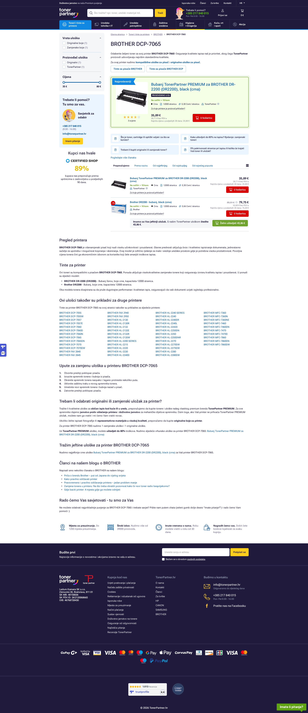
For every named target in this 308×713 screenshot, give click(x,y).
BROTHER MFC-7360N (216, 316)
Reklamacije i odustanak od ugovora (126, 596)
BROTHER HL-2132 (117, 327)
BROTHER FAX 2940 (118, 312)
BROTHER (158, 34)
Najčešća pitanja (116, 627)
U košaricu (206, 117)
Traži (160, 13)
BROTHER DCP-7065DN (72, 341)
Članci (203, 3)
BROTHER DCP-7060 (70, 327)
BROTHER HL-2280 (166, 351)
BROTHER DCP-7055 (70, 312)
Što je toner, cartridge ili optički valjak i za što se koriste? (145, 138)
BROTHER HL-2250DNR (168, 337)
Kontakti (227, 3)
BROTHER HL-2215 (117, 344)
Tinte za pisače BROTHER (128, 68)
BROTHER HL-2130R (118, 323)
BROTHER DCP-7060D (71, 330)
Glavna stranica (118, 34)
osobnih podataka (196, 559)
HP (157, 600)
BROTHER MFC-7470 (215, 330)
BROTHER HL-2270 (166, 341)
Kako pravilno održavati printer (80, 479)
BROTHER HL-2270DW (168, 344)
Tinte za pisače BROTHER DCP (166, 68)
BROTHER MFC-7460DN (216, 327)
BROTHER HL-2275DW (168, 348)
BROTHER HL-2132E (118, 330)
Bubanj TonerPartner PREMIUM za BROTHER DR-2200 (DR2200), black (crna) (134, 452)
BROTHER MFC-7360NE (216, 319)
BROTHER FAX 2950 (118, 316)
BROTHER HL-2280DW (168, 355)
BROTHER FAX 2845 (70, 355)
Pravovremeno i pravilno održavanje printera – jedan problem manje (100, 482)
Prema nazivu (141, 165)
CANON (160, 605)
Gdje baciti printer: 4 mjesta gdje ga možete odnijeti (92, 489)
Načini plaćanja (115, 609)
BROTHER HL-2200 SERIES (121, 341)
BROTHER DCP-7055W (71, 316)
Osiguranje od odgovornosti (121, 623)
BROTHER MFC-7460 (215, 323)
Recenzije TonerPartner (119, 632)
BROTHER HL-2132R (118, 334)
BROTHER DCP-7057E (71, 323)
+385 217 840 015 (197, 13)
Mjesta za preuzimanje (119, 605)
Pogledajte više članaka (123, 157)
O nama (160, 582)
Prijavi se (222, 15)
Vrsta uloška (71, 38)
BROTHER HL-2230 (117, 351)
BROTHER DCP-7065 (70, 337)
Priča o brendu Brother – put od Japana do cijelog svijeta (95, 475)
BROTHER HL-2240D (118, 355)
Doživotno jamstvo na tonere (122, 618)
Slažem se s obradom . (186, 559)
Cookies (111, 591)
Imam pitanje (72, 141)
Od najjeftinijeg (160, 165)
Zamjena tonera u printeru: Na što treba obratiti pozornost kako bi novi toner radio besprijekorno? (117, 486)
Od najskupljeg (179, 165)
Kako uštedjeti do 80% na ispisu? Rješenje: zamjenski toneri (217, 138)
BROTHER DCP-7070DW (72, 348)
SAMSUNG (161, 609)
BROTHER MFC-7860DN (216, 341)
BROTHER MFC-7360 (215, 312)
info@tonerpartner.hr (74, 133)
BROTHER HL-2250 (166, 334)
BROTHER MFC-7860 (215, 337)
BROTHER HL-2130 (117, 319)
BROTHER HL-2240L (166, 323)
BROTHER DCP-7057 (70, 319)
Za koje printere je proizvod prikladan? (168, 108)
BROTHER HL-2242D (167, 327)
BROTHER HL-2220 (117, 348)
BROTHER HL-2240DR (167, 319)
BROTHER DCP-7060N (71, 334)
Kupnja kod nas (117, 577)
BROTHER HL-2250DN (167, 330)
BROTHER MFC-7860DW (217, 344)
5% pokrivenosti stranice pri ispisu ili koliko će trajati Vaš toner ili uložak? (217, 149)
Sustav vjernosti (115, 614)
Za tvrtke (215, 3)
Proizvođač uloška (75, 57)
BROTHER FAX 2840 (70, 351)
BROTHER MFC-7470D (216, 334)
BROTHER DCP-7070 (70, 344)
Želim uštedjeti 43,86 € (232, 223)
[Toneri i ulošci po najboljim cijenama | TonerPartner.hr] (68, 13)
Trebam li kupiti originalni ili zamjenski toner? (144, 149)
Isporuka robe (188, 3)
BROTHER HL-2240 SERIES (170, 312)
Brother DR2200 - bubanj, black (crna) (151, 202)
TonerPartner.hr (165, 577)
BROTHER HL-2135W (118, 337)
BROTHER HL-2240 (166, 316)
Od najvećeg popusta (202, 165)
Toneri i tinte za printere (139, 34)
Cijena (67, 76)
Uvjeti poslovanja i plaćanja (121, 582)
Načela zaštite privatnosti (120, 587)
